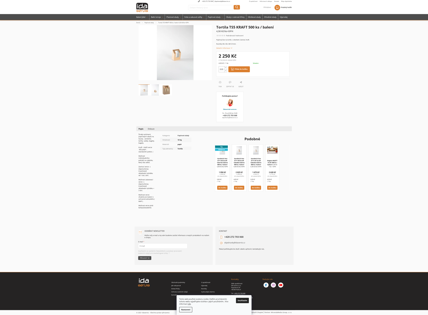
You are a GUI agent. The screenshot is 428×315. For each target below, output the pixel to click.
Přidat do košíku (241, 69)
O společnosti (253, 1)
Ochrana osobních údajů (179, 292)
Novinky (204, 289)
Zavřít (228, 80)
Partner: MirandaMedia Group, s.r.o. (278, 312)
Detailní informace (223, 48)
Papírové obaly (183, 135)
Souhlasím (242, 300)
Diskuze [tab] (151, 129)
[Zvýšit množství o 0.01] (225, 67)
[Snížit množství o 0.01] (225, 70)
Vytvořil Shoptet (257, 312)
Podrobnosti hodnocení (234, 36)
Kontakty (174, 295)
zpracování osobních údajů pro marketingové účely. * (160, 252)
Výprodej (204, 286)
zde (189, 304)
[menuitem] (142, 17)
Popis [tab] (141, 129)
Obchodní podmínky (178, 282)
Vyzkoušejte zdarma (208, 292)
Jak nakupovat (176, 286)
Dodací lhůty (175, 289)
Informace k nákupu (266, 1)
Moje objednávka (286, 1)
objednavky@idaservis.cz (234, 242)
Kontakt (276, 1)
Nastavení (185, 309)
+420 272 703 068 (233, 236)
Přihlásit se (145, 258)
